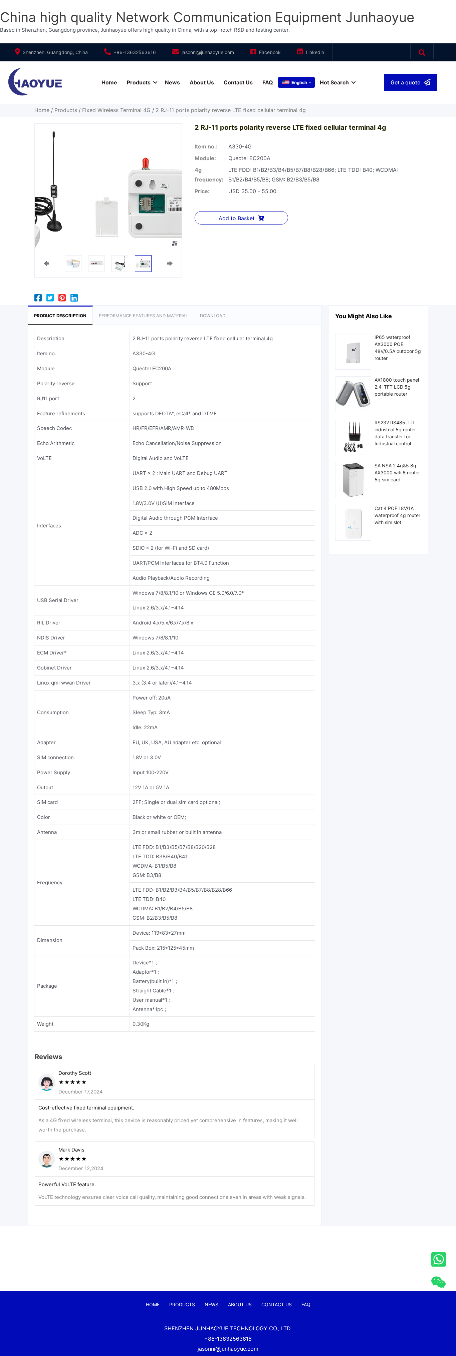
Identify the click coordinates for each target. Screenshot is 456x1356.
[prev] (51, 201)
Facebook (270, 52)
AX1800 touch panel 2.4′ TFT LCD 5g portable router (397, 387)
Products (139, 82)
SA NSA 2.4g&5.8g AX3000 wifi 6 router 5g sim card (397, 472)
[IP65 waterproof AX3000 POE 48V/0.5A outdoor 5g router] (353, 351)
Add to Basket (237, 218)
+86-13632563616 (134, 52)
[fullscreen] (174, 243)
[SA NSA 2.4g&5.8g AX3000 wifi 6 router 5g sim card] (353, 479)
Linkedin (315, 52)
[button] (410, 82)
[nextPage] (170, 263)
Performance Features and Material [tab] (143, 315)
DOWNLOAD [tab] (212, 315)
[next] (165, 201)
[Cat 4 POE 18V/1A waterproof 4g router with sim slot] (353, 522)
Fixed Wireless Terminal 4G (116, 110)
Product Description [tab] (60, 315)
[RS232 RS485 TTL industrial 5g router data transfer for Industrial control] (353, 436)
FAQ (267, 82)
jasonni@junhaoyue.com (208, 52)
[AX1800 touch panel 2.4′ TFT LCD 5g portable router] (353, 394)
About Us (202, 82)
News (172, 82)
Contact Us (238, 82)
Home (109, 82)
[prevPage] (46, 263)
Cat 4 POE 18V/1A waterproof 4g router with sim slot (397, 515)
